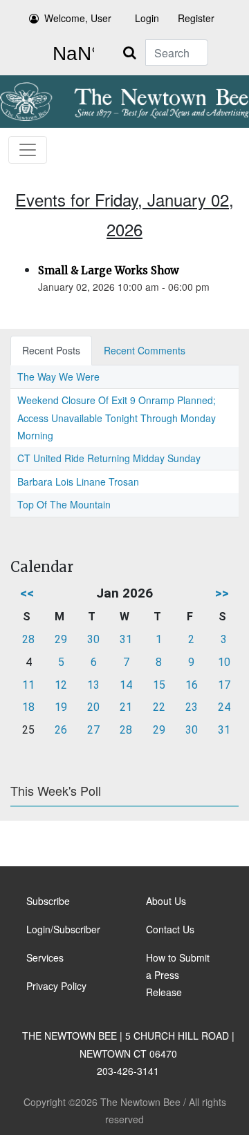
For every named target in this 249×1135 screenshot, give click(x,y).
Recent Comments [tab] (144, 350)
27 (93, 729)
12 (61, 685)
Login (147, 18)
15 (159, 685)
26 (61, 729)
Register (196, 18)
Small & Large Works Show (108, 270)
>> (222, 593)
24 (224, 707)
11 (28, 685)
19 (61, 707)
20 (93, 707)
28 (28, 639)
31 (126, 639)
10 (224, 662)
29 (61, 639)
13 (93, 685)
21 (126, 707)
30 (93, 639)
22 (159, 707)
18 (28, 707)
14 (126, 685)
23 (191, 707)
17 (224, 685)
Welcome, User (77, 18)
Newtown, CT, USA (70, 54)
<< (27, 593)
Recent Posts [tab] (51, 350)
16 (191, 685)
